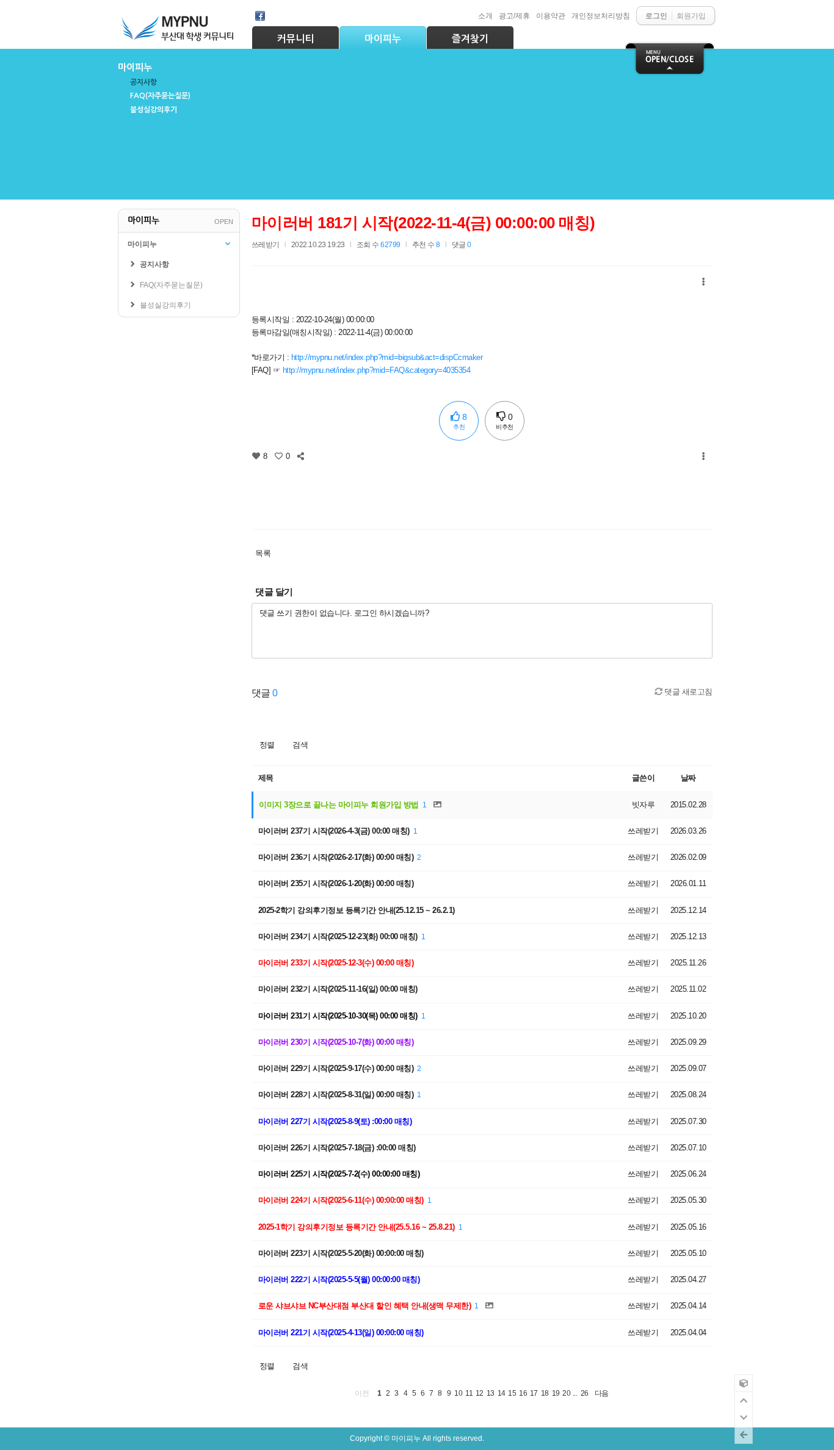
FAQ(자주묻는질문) (160, 95)
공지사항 (143, 82)
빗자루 (643, 804)
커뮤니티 (295, 38)
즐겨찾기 (470, 38)
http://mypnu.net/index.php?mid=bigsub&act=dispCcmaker (387, 357)
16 (523, 1393)
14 (502, 1393)
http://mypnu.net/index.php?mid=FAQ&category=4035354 (377, 370)
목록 (262, 553)
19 (556, 1393)
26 (585, 1393)
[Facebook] (260, 16)
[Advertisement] (481, 491)
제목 (266, 777)
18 (545, 1393)
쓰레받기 (266, 244)
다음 (602, 1393)
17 (534, 1393)
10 (458, 1393)
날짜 (688, 777)
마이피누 (382, 38)
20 (566, 1393)
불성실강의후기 (153, 110)
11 (469, 1393)
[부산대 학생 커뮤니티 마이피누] (179, 25)
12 (480, 1393)
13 (491, 1393)
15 (512, 1393)
